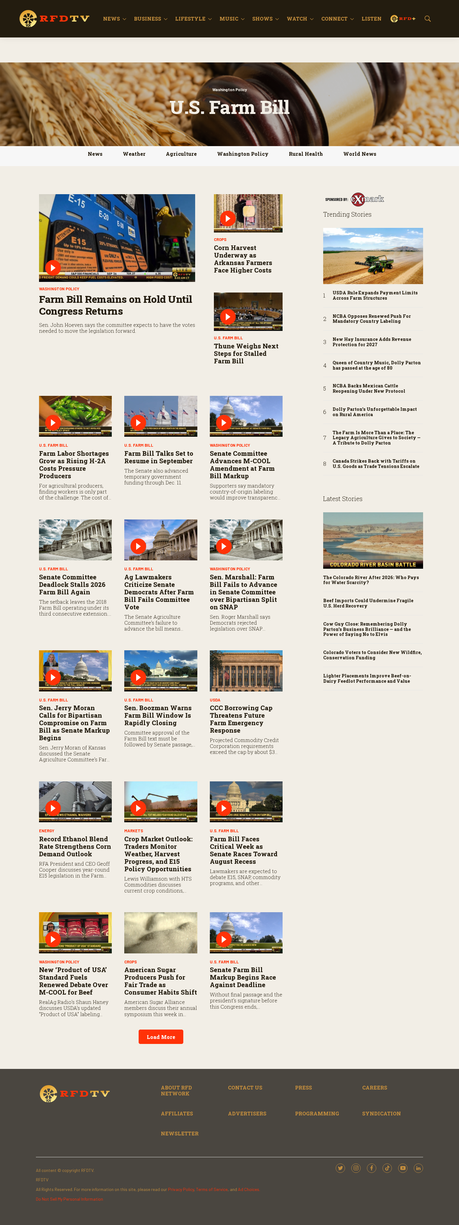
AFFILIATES (177, 1113)
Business (147, 18)
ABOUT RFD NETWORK (176, 1090)
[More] (124, 18)
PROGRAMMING (317, 1113)
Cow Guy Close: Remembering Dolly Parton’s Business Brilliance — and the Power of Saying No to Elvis (367, 629)
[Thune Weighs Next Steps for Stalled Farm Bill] (248, 312)
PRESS (303, 1087)
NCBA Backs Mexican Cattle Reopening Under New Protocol (369, 388)
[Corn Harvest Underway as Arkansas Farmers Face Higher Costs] (248, 213)
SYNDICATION (381, 1113)
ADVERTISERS (247, 1113)
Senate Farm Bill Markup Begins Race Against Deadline (243, 977)
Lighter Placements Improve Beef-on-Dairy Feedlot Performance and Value (367, 678)
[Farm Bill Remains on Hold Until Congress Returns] (117, 238)
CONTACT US (245, 1087)
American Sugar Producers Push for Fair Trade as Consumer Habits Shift (160, 981)
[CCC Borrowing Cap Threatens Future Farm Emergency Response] (246, 670)
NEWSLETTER (180, 1133)
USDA (215, 699)
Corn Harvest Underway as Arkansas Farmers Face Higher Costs (243, 259)
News (111, 18)
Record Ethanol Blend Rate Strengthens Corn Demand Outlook (75, 846)
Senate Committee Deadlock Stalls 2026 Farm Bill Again (72, 584)
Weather (134, 153)
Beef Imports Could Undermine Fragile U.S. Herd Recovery (368, 603)
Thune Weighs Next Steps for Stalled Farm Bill (246, 353)
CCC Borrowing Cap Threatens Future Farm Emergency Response (241, 719)
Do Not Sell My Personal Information (69, 1199)
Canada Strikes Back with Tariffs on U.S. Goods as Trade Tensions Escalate (376, 464)
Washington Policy (229, 89)
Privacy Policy (181, 1189)
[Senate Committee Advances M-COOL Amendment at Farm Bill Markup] (246, 416)
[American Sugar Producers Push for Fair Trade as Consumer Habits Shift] (160, 932)
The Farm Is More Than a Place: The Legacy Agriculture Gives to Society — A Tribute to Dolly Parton (377, 438)
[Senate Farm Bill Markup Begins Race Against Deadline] (246, 932)
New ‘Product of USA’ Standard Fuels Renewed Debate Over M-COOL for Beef (73, 981)
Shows (262, 18)
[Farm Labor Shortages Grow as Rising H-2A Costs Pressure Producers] (75, 416)
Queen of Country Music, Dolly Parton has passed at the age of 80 (377, 365)
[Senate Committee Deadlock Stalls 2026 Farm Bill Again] (75, 539)
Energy (46, 830)
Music (229, 18)
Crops (220, 239)
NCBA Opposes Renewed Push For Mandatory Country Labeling (372, 319)
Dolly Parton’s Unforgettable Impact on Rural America (375, 412)
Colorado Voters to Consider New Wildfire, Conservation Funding (372, 655)
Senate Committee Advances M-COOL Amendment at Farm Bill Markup (242, 464)
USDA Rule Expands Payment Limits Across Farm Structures (375, 295)
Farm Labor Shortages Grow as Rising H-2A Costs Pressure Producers (74, 464)
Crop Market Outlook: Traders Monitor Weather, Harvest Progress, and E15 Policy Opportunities (158, 854)
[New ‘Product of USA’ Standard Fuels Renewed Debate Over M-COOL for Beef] (75, 932)
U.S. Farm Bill (228, 337)
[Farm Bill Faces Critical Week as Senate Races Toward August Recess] (246, 801)
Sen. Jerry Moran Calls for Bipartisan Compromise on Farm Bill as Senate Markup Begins (74, 723)
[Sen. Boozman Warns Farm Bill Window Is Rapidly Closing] (160, 670)
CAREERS (374, 1087)
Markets (133, 830)
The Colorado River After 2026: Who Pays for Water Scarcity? (371, 580)
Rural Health (306, 153)
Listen (372, 18)
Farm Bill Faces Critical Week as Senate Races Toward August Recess (244, 850)
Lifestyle (190, 18)
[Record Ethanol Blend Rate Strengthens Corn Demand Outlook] (75, 801)
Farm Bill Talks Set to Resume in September (158, 457)
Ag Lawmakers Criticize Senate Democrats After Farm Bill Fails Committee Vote (159, 592)
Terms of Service (212, 1189)
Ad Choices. (249, 1189)
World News (359, 153)
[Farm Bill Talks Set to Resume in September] (160, 416)
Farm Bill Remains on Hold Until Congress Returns (115, 304)
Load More (161, 1037)
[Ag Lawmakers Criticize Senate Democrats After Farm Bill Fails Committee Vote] (160, 539)
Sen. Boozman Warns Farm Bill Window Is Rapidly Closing (158, 715)
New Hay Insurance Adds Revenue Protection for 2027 (372, 342)
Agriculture (181, 153)
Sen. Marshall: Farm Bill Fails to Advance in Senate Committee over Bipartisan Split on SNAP (243, 592)
